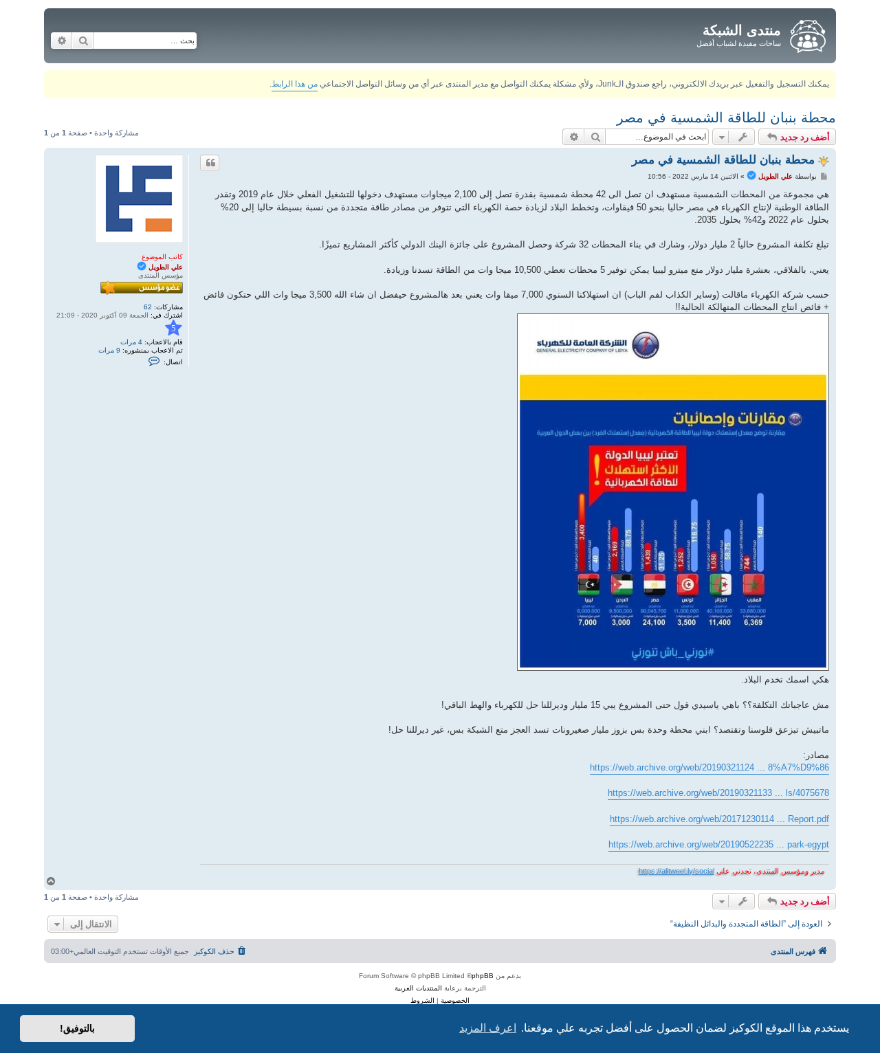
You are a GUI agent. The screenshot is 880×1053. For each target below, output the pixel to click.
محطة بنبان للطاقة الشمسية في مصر (726, 117)
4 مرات (131, 342)
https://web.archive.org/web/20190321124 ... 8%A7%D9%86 (709, 767)
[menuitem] (221, 951)
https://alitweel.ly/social (676, 871)
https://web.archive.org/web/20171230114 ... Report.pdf (719, 819)
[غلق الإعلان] (53, 78)
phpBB (483, 975)
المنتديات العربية (418, 988)
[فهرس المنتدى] (807, 34)
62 (148, 307)
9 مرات (109, 350)
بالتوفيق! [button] (77, 1028)
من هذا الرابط (295, 84)
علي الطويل (165, 267)
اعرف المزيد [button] (487, 1028)
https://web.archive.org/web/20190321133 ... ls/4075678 (718, 793)
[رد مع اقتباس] (209, 163)
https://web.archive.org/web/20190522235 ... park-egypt (718, 844)
